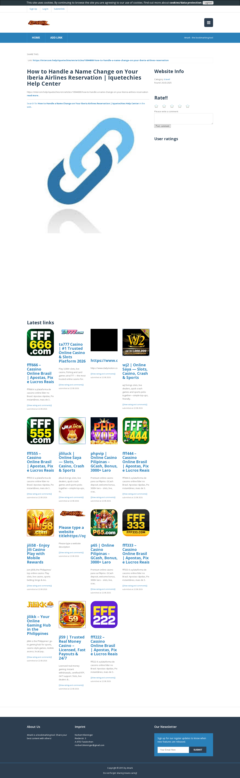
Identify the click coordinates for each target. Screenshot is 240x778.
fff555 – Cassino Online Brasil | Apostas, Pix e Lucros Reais (40, 462)
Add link (56, 37)
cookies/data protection (185, 2)
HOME (36, 37)
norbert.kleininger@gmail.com (89, 745)
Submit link (59, 8)
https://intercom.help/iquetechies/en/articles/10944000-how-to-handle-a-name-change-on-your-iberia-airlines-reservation (101, 60)
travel (167, 79)
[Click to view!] (88, 171)
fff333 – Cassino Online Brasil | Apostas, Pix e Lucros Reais (135, 554)
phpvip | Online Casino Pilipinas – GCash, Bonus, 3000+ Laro (104, 462)
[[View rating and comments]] (39, 405)
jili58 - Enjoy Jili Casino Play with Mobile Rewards (38, 554)
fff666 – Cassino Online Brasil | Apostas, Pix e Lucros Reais (40, 373)
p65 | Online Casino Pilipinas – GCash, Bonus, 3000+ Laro (104, 554)
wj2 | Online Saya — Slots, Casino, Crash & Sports (135, 371)
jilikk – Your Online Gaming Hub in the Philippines (39, 625)
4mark (130, 768)
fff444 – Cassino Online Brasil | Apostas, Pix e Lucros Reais (135, 462)
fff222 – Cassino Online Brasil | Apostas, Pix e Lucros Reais (104, 645)
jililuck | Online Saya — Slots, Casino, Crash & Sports (71, 462)
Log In (45, 8)
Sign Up (33, 8)
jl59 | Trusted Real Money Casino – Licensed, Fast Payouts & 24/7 (72, 647)
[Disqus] (88, 274)
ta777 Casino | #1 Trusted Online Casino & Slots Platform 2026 (72, 353)
